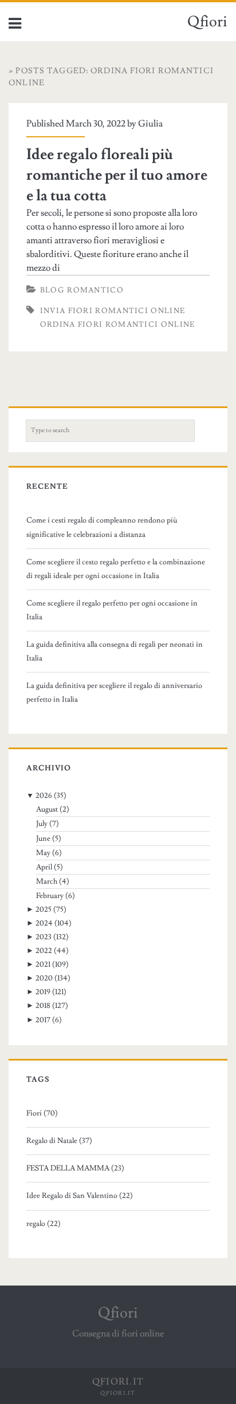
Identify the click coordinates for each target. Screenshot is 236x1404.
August (47, 809)
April (44, 867)
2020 (44, 978)
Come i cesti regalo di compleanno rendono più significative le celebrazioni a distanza (102, 527)
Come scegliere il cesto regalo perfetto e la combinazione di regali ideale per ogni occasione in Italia (115, 568)
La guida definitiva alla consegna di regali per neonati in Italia (114, 651)
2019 (43, 991)
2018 (43, 1005)
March (46, 881)
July (42, 823)
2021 (43, 964)
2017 (43, 1020)
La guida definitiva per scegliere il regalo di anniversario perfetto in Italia (114, 692)
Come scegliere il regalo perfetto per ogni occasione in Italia (112, 610)
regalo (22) (43, 1223)
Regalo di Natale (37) (59, 1140)
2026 (44, 795)
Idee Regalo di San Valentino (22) (79, 1195)
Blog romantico (82, 290)
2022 (44, 950)
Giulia (150, 123)
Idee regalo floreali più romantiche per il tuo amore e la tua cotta (116, 175)
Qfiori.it (118, 1393)
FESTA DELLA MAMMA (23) (75, 1168)
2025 (44, 909)
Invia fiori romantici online (112, 310)
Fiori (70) (42, 1113)
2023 (44, 937)
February (50, 895)
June (43, 838)
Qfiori (207, 21)
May (43, 852)
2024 (44, 923)
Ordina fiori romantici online (117, 324)
